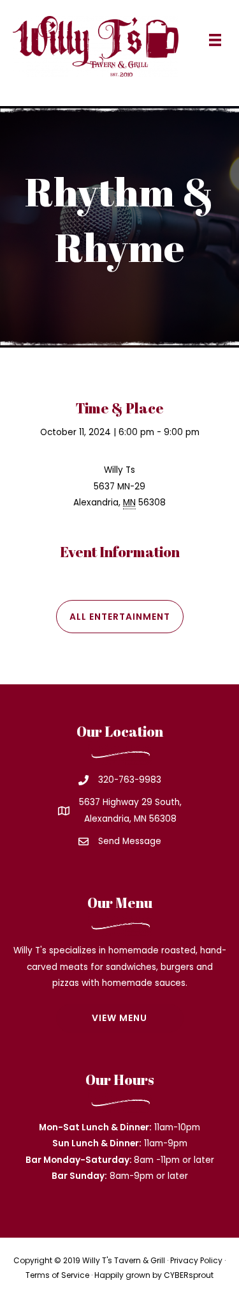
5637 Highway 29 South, (130, 802)
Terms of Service (57, 1275)
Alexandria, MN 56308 (130, 819)
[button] (120, 616)
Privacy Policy (196, 1260)
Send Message (129, 841)
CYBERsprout (189, 1275)
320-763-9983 (129, 780)
